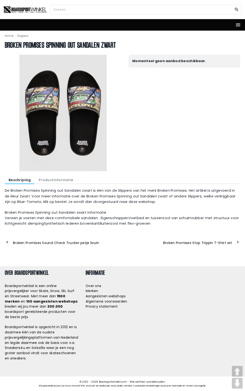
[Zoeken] (236, 9)
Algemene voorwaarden (106, 301)
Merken (92, 290)
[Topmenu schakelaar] (238, 25)
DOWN (237, 383)
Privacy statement (102, 306)
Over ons (93, 285)
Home (9, 36)
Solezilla (38, 347)
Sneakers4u (15, 347)
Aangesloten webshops (106, 296)
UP (237, 371)
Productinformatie (56, 180)
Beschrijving (20, 180)
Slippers (22, 36)
